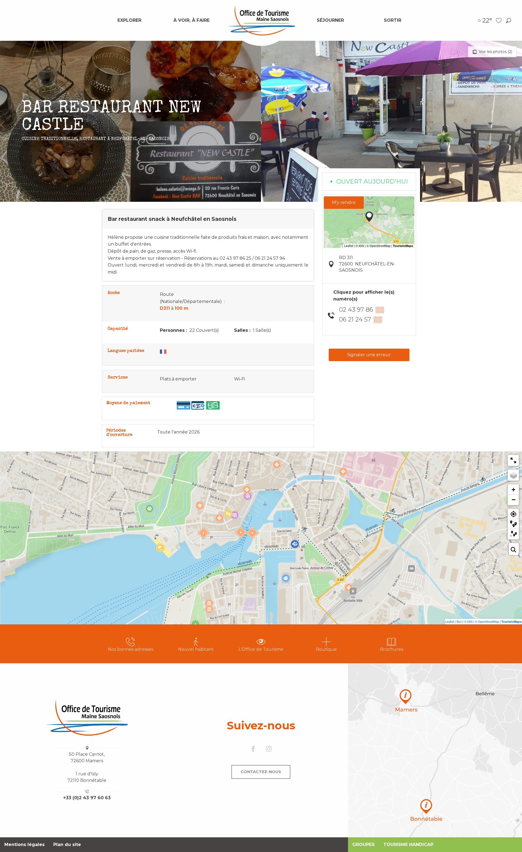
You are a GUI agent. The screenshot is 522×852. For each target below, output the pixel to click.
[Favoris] (499, 20)
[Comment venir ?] (435, 750)
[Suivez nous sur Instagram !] (268, 749)
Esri (459, 621)
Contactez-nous (261, 771)
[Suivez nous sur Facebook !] (253, 749)
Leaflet (449, 621)
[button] (508, 20)
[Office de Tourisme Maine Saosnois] (87, 717)
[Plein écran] (513, 460)
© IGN (468, 621)
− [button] (513, 499)
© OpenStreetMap (487, 621)
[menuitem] (129, 20)
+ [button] (513, 489)
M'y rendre (344, 202)
